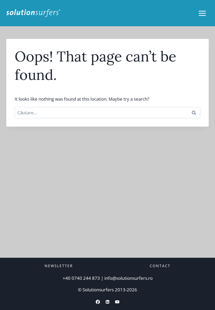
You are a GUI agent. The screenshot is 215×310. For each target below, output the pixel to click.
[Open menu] (202, 13)
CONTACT (160, 265)
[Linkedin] (107, 302)
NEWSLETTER (59, 265)
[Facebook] (98, 302)
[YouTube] (117, 302)
